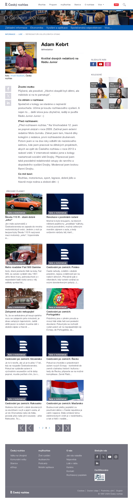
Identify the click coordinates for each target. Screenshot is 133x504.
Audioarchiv (44, 459)
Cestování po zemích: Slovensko (23, 359)
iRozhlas (42, 5)
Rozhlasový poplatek (76, 475)
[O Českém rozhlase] (66, 17)
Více (108, 27)
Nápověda (71, 459)
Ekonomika (36, 27)
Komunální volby (18, 459)
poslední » (67, 428)
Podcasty (43, 463)
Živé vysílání (44, 455)
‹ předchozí (30, 428)
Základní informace (16, 27)
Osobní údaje (93, 491)
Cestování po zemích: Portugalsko (58, 313)
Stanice (77, 5)
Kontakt (70, 471)
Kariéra (69, 467)
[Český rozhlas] (16, 4)
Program (53, 5)
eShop (13, 467)
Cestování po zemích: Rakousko (23, 403)
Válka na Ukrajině (18, 455)
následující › (58, 428)
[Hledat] (124, 4)
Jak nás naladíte (74, 455)
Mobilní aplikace (46, 467)
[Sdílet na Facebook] (8, 89)
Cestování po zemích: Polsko (62, 267)
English (119, 491)
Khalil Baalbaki (17, 75)
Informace (10, 34)
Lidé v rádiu (72, 463)
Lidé (20, 34)
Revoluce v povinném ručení (62, 217)
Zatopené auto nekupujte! (19, 311)
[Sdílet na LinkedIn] (8, 103)
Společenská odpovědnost (86, 27)
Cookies (80, 491)
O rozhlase (89, 5)
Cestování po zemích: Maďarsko (64, 403)
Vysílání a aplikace (57, 27)
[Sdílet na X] (8, 96)
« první (21, 428)
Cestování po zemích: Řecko (62, 359)
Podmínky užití (107, 491)
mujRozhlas (66, 5)
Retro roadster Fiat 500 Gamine (23, 267)
